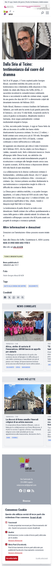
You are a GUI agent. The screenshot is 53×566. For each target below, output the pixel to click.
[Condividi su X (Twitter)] (9, 297)
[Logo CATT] (5, 12)
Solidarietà (33, 286)
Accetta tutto (11, 558)
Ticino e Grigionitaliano (13, 256)
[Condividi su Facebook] (5, 297)
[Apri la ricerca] (42, 13)
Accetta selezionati (42, 558)
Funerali (14, 437)
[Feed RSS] (32, 491)
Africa (18, 367)
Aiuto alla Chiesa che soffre (15, 286)
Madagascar (26, 367)
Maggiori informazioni (15, 541)
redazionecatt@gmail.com (26, 485)
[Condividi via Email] (18, 297)
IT (10, 11)
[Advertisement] (26, 6)
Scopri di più (35, 517)
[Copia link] (22, 297)
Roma (8, 437)
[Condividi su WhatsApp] (14, 297)
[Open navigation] (47, 12)
